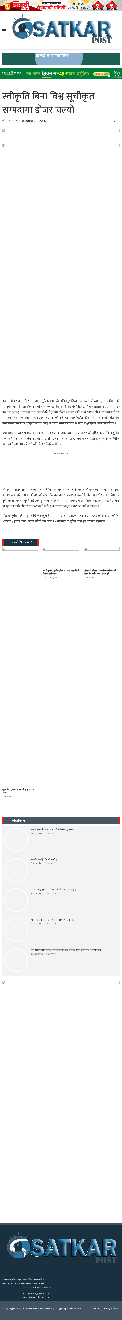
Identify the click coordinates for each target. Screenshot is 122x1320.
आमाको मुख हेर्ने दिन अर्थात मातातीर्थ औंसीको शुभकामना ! (53, 829)
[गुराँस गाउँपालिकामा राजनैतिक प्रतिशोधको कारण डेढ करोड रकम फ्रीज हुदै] (102, 557)
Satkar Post (37, 863)
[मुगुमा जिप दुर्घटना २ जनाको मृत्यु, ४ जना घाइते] (20, 666)
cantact (97, 1309)
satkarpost (28, 121)
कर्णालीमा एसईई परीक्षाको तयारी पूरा (44, 859)
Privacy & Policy (111, 1309)
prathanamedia (73, 1309)
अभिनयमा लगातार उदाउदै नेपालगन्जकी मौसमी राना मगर (52, 920)
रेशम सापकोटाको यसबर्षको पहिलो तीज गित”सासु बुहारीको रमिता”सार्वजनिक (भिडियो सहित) (66, 950)
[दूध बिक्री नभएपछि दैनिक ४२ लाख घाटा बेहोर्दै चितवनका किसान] (61, 557)
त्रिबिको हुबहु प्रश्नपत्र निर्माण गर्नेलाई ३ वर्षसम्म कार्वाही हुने (54, 890)
